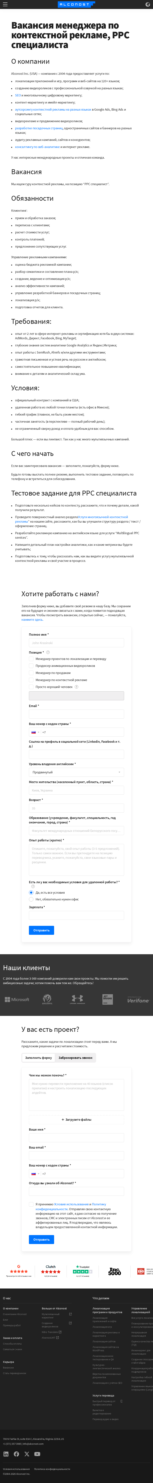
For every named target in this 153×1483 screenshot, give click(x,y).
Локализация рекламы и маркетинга (106, 1334)
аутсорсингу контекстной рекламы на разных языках (53, 109)
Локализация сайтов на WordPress (106, 1348)
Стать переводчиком (14, 1373)
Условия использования (71, 1204)
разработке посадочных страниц (39, 128)
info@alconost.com (33, 1443)
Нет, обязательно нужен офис (57, 899)
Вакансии (8, 1367)
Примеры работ (12, 1325)
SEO (18, 95)
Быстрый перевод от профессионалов (104, 1402)
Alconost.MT (48, 1337)
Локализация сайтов (104, 1341)
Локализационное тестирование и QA (103, 1357)
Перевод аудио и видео (106, 1419)
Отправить (41, 930)
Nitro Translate (50, 1332)
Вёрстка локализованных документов (107, 1375)
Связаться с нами (12, 1349)
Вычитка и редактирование (102, 1411)
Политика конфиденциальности (52, 1469)
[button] (35, 732)
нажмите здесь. (32, 619)
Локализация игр (102, 1326)
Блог (5, 1319)
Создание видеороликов (50, 1324)
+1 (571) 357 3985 (12, 1443)
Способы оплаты (12, 1343)
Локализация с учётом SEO (107, 1383)
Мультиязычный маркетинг (51, 1315)
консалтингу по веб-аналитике (37, 147)
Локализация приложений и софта (104, 1319)
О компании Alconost (15, 1314)
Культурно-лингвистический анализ (106, 1366)
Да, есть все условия (50, 892)
